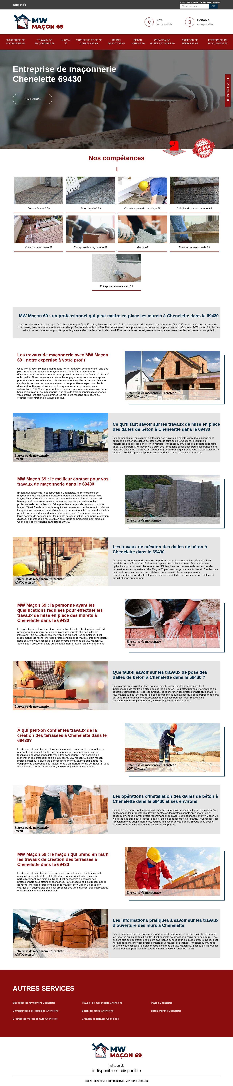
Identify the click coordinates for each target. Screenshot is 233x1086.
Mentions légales (137, 1081)
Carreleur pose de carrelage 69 (89, 42)
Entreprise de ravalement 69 (218, 42)
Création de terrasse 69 (190, 42)
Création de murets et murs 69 (162, 42)
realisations (32, 99)
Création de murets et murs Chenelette (35, 1018)
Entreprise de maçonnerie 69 (15, 42)
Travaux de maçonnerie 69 (44, 42)
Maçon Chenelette (161, 1002)
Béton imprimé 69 (138, 42)
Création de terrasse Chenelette (100, 1018)
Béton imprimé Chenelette (166, 1010)
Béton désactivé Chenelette (98, 1010)
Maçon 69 (66, 42)
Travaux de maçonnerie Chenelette (102, 1002)
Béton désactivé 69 (116, 42)
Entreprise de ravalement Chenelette (34, 1002)
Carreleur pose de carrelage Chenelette (36, 1010)
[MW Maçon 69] (38, 29)
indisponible (164, 24)
